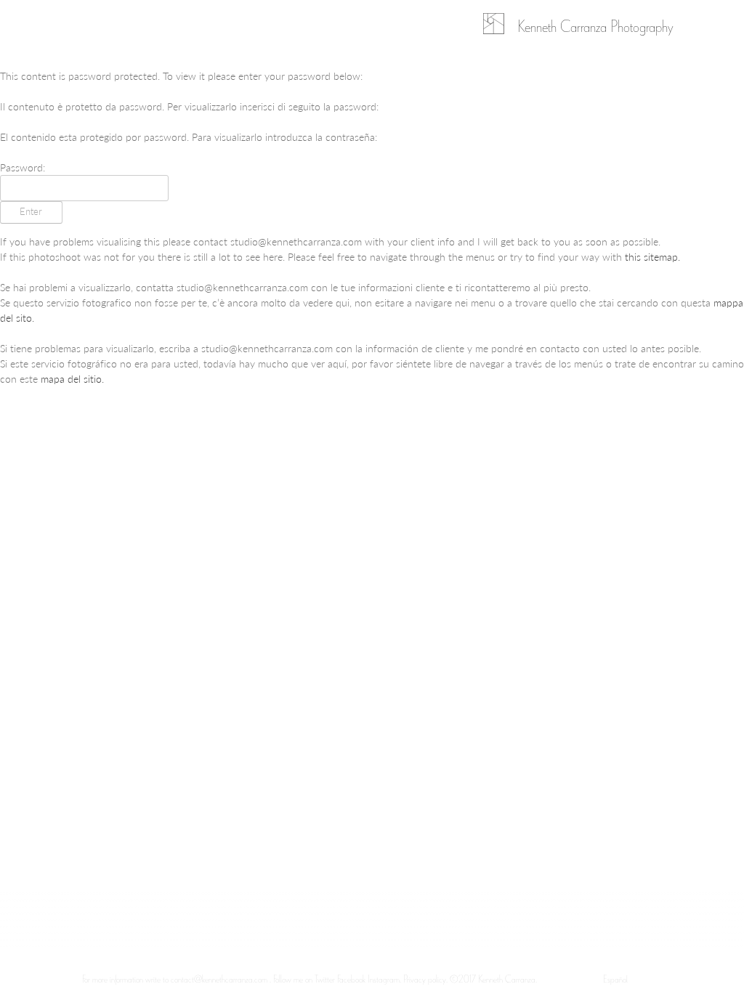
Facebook (351, 978)
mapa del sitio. (72, 378)
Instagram (384, 978)
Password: (22, 167)
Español (615, 978)
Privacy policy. (425, 978)
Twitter (326, 978)
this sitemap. (652, 256)
